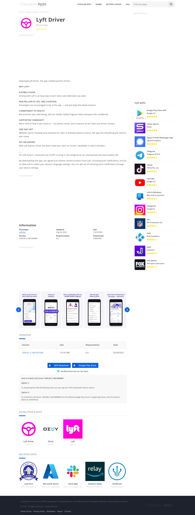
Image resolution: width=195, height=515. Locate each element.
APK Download (61, 365)
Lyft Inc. (22, 232)
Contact (67, 511)
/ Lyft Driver (44, 12)
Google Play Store (87, 365)
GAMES (99, 4)
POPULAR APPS (84, 4)
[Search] (171, 4)
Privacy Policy (39, 511)
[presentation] (18, 309)
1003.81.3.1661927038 (32, 352)
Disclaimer (51, 511)
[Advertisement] (74, 56)
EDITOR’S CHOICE (113, 4)
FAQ (127, 4)
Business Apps (32, 12)
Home (21, 12)
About (60, 511)
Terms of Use (25, 511)
